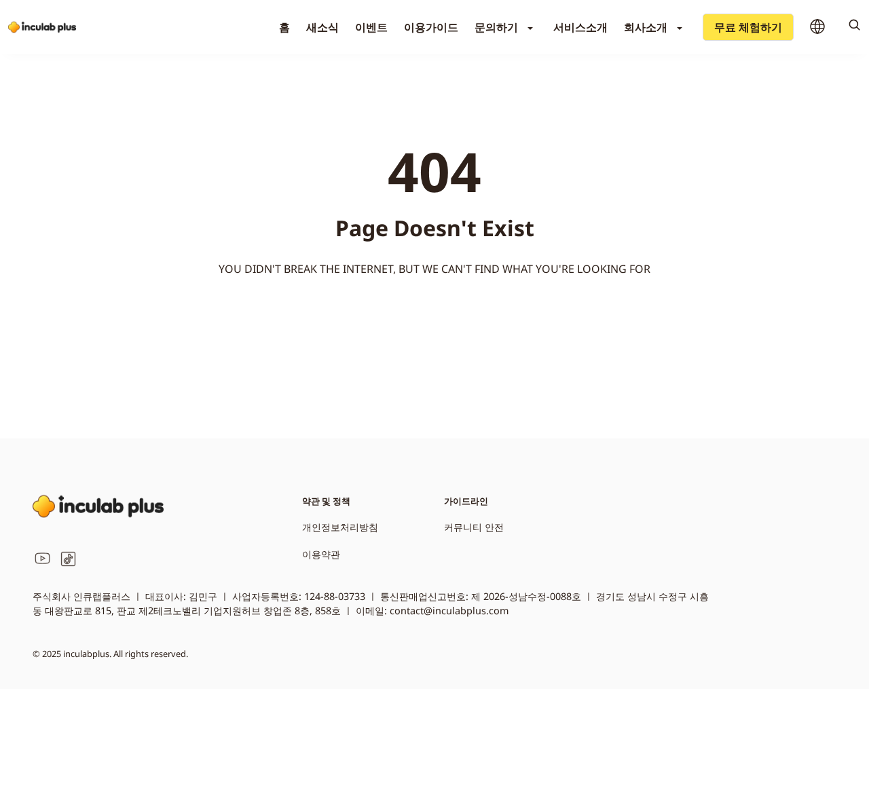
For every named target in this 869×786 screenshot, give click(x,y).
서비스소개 (580, 27)
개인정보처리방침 (340, 527)
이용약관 (321, 554)
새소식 (322, 27)
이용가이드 (431, 27)
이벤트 (371, 27)
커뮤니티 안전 (474, 527)
